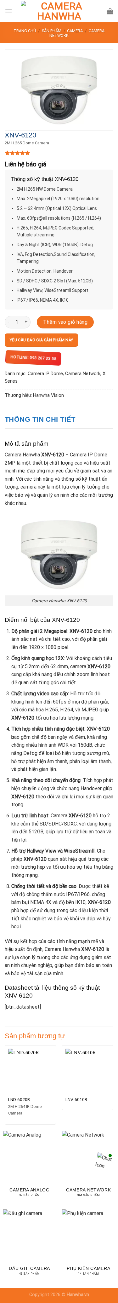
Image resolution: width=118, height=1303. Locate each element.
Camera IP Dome (45, 373)
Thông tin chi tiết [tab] (40, 419)
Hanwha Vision (48, 395)
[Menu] (8, 11)
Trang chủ (25, 30)
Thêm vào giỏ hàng (65, 322)
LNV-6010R (76, 1099)
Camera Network (82, 373)
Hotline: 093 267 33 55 (33, 358)
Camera (75, 30)
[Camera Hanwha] (59, 11)
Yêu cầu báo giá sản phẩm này (41, 340)
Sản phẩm (51, 30)
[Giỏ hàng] (110, 11)
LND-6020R (19, 1099)
